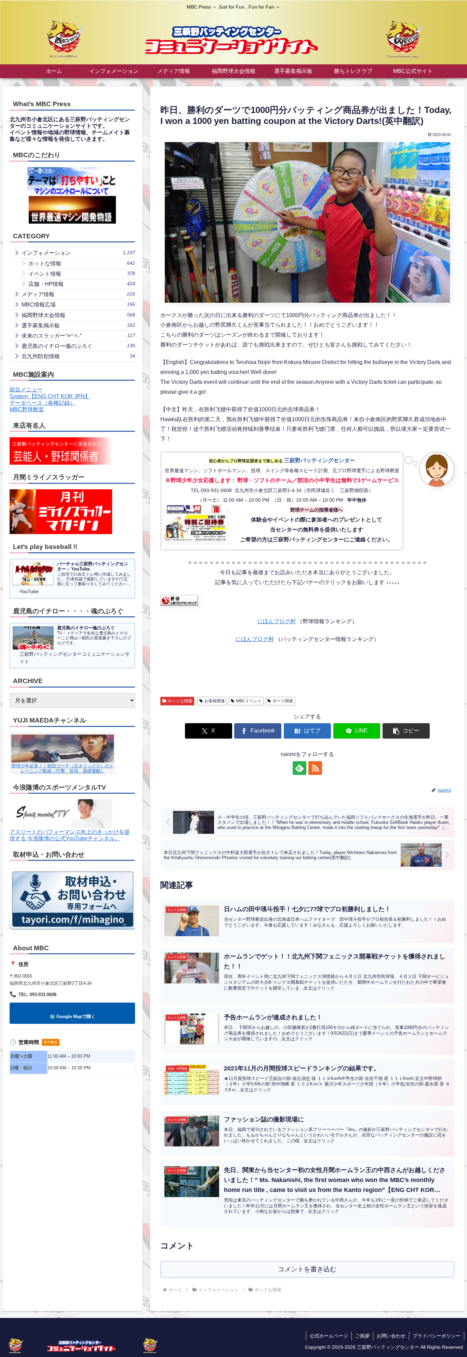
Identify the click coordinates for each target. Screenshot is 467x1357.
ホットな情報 (180, 701)
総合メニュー (26, 389)
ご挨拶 (362, 1336)
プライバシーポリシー (437, 1336)
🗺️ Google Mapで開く (72, 1016)
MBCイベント (249, 701)
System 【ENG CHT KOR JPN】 (50, 396)
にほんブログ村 (276, 621)
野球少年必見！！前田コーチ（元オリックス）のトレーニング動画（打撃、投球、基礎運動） (63, 768)
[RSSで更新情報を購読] (315, 768)
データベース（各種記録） (42, 403)
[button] (406, 731)
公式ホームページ (329, 1336)
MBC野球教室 (27, 409)
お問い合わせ (391, 1336)
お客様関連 (214, 701)
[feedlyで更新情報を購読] (299, 768)
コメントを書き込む (307, 1269)
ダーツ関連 (282, 701)
